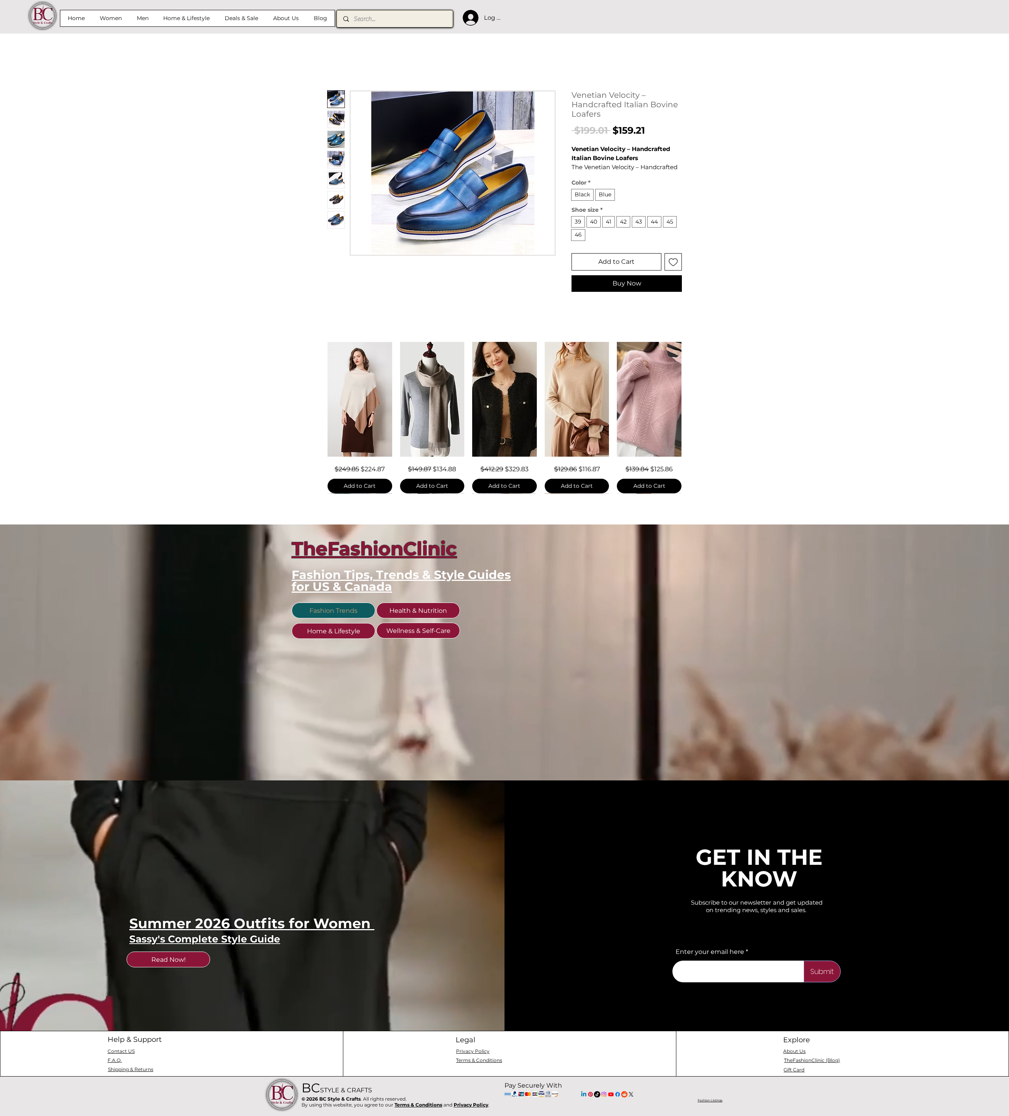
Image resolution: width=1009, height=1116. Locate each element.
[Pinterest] (590, 1094)
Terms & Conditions (418, 1105)
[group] (504, 418)
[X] (631, 1094)
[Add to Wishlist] (673, 262)
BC (337, 1087)
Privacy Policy (471, 1105)
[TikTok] (597, 1094)
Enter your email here (710, 952)
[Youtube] (611, 1094)
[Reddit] (624, 1094)
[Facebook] (617, 1094)
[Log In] (468, 17)
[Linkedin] (584, 1094)
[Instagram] (604, 1094)
